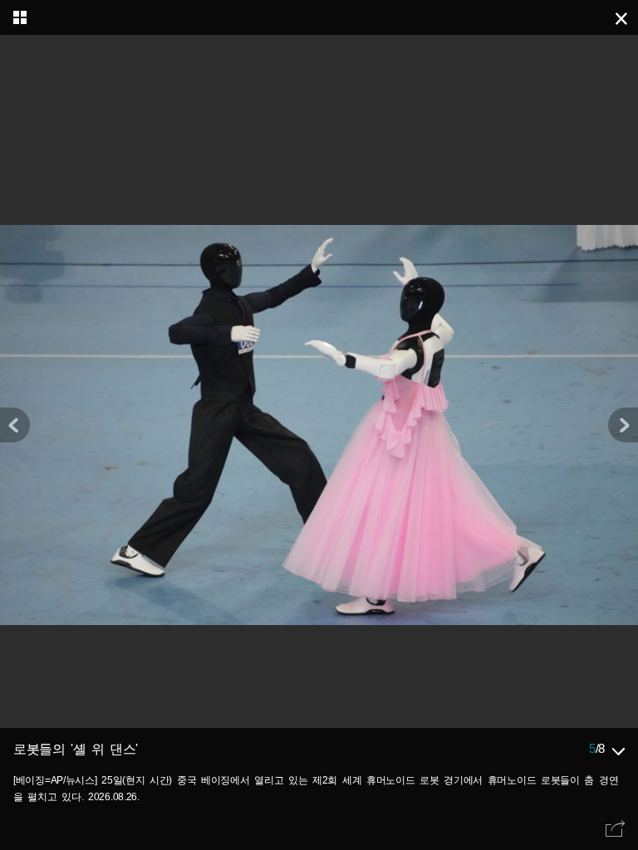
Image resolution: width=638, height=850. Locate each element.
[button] (623, 425)
